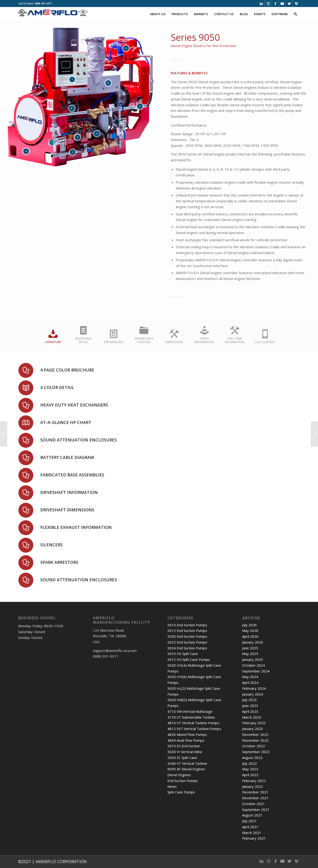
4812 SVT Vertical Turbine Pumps (194, 728)
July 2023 (249, 699)
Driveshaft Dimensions (67, 510)
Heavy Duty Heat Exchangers (74, 405)
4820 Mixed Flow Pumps (187, 734)
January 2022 (252, 786)
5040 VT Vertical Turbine (187, 763)
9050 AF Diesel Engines (186, 769)
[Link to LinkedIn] (261, 3)
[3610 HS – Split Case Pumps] (314, 434)
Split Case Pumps (181, 792)
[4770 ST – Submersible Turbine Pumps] (3, 434)
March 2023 (251, 717)
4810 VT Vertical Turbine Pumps (193, 722)
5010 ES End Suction (183, 746)
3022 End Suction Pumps (187, 642)
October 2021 (253, 803)
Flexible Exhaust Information (76, 527)
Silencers (51, 545)
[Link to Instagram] (268, 3)
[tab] (53, 338)
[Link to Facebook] (275, 3)
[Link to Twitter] (289, 3)
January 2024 (252, 694)
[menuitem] (158, 14)
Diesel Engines (179, 774)
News (172, 786)
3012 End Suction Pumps (187, 630)
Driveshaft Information (69, 492)
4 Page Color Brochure (67, 370)
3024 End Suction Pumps (187, 648)
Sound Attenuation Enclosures (78, 440)
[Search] (295, 14)
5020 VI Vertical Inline (184, 751)
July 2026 (249, 625)
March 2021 (251, 832)
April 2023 (250, 711)
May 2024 (250, 676)
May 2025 (250, 653)
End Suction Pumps (182, 780)
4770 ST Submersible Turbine (191, 717)
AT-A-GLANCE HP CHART (65, 422)
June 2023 (250, 705)
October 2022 (253, 746)
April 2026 (250, 636)
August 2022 (252, 757)
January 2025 (252, 659)
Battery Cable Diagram (67, 457)
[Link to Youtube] (282, 3)
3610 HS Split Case (182, 653)
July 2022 (249, 763)
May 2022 (250, 769)
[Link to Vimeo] (296, 3)
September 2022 (256, 751)
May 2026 (250, 630)
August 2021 (252, 815)
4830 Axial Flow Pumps (185, 740)
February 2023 (254, 722)
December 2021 (255, 792)
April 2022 (250, 774)
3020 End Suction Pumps (187, 636)
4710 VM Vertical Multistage (190, 711)
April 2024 (250, 682)
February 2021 (254, 838)
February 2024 (254, 688)
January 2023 (252, 728)
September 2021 (256, 809)
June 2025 (250, 648)
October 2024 (253, 665)
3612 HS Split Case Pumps (188, 659)
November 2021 (255, 798)
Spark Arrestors (59, 562)
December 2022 (255, 734)
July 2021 (249, 821)
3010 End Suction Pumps (187, 625)
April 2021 (250, 826)
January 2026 (252, 642)
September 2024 (256, 671)
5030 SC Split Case (182, 757)
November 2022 (255, 740)
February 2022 (254, 780)
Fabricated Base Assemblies (72, 475)
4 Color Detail (57, 387)
